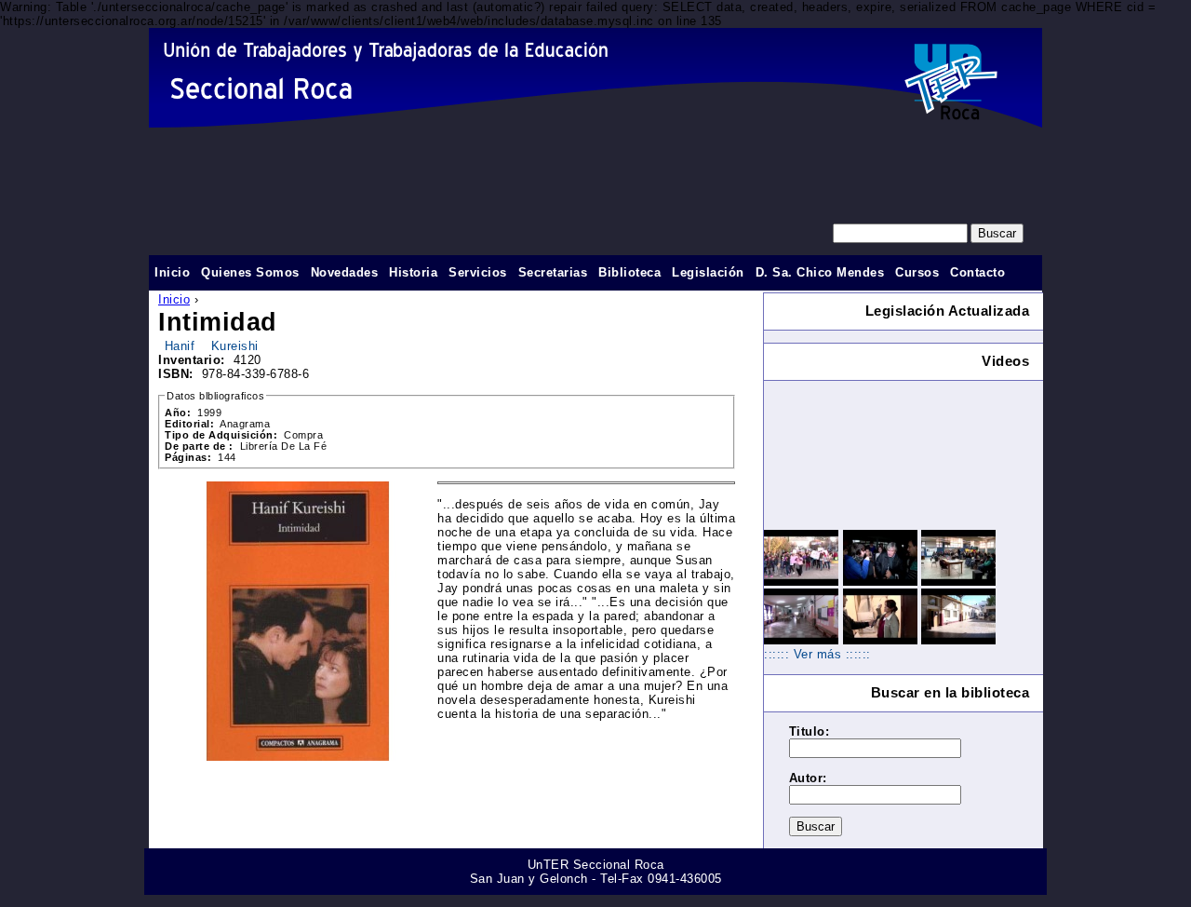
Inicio (174, 299)
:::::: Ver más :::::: (817, 654)
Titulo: (809, 731)
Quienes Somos (250, 272)
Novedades (345, 272)
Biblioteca (629, 272)
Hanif (180, 346)
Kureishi (235, 346)
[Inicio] (595, 78)
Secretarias (553, 272)
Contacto (977, 272)
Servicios (477, 272)
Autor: (808, 778)
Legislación (708, 272)
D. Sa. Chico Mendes (820, 272)
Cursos (917, 272)
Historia (413, 272)
